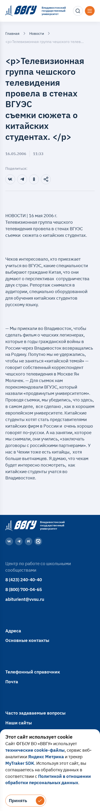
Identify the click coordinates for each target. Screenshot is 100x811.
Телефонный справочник (32, 672)
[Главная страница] (20, 525)
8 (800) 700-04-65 (23, 589)
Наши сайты (18, 723)
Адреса (13, 631)
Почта (11, 681)
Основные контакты (27, 640)
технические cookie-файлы (35, 750)
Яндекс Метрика (46, 756)
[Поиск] (78, 11)
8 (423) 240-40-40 (23, 579)
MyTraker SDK (19, 763)
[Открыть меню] (90, 11)
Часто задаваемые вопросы (35, 713)
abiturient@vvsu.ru (24, 599)
